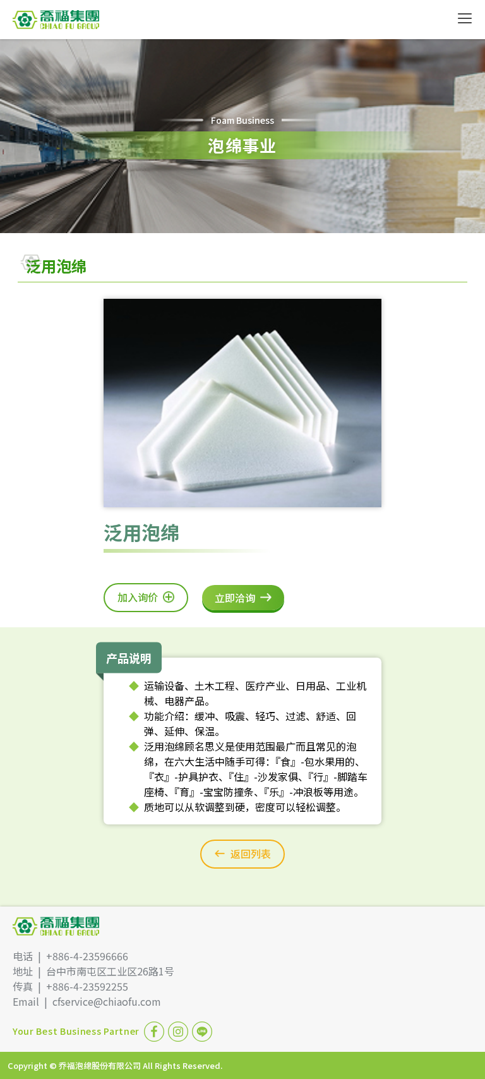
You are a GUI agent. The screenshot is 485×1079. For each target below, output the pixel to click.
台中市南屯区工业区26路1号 (110, 971)
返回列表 (251, 853)
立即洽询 (235, 597)
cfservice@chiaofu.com (106, 1001)
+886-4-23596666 (87, 955)
